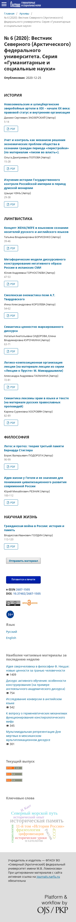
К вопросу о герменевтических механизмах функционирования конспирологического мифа (36, 717)
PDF (12, 129)
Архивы (24, 13)
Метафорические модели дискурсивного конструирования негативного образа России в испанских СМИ (35, 263)
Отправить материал (23, 561)
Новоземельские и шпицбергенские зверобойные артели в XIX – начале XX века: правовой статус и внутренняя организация (37, 108)
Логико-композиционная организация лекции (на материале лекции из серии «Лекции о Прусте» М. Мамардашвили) (34, 366)
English (11, 638)
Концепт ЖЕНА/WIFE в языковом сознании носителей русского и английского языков (36, 230)
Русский (11, 632)
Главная (9, 13)
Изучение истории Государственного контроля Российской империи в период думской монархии (35, 184)
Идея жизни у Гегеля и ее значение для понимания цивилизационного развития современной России (35, 482)
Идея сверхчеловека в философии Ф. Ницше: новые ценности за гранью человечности (37, 668)
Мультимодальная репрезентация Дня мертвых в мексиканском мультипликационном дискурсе (33, 736)
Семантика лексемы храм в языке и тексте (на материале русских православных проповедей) (36, 402)
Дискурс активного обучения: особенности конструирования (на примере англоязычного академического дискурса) (36, 685)
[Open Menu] (4, 4)
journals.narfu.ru (48, 877)
